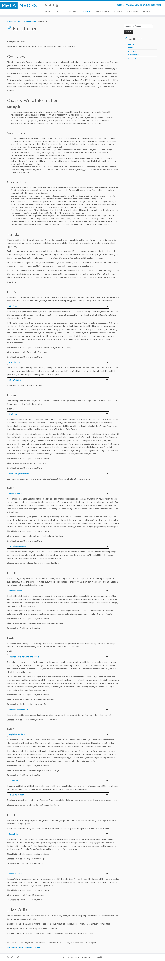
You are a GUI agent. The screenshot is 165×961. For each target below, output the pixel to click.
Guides (86, 11)
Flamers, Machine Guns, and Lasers (24, 656)
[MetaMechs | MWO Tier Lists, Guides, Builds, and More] (19, 5)
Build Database (102, 11)
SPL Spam (13, 414)
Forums (146, 11)
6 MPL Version (15, 379)
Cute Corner (132, 11)
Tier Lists (72, 11)
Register (131, 44)
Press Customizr (87, 957)
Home (47, 11)
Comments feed (133, 55)
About (58, 11)
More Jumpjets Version (19, 473)
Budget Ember (15, 834)
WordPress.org (133, 58)
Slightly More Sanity (17, 734)
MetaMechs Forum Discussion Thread (23, 947)
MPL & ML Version (16, 794)
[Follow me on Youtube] (58, 5)
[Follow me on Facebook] (54, 5)
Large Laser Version (17, 546)
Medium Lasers (15, 493)
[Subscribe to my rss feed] (47, 5)
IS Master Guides (29, 21)
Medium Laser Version (18, 709)
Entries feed (132, 51)
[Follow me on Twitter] (51, 5)
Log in (130, 48)
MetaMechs (70, 957)
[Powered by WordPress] (101, 957)
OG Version (13, 780)
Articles (117, 11)
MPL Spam (13, 306)
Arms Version (14, 362)
